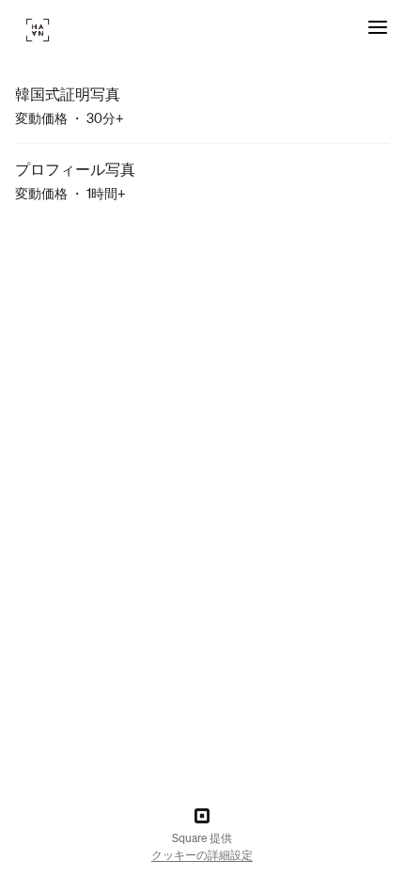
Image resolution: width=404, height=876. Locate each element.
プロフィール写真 (75, 169)
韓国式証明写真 (67, 93)
